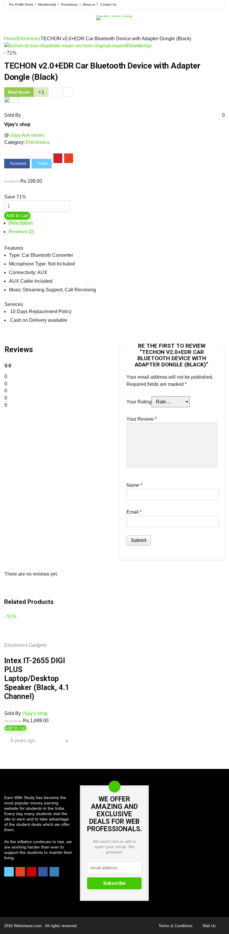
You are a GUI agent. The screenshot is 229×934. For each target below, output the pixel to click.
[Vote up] (68, 92)
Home (10, 38)
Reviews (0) (21, 231)
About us (89, 4)
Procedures (69, 4)
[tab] (117, 223)
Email (134, 512)
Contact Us (108, 4)
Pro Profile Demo (21, 4)
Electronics (29, 38)
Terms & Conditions (176, 926)
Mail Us (209, 926)
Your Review (141, 419)
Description (21, 223)
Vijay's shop (17, 124)
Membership (47, 4)
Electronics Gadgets (25, 645)
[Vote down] (56, 92)
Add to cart (17, 215)
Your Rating (138, 401)
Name (134, 485)
